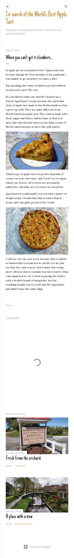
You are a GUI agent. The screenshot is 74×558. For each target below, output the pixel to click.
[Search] (66, 5)
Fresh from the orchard (23, 458)
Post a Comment (23, 524)
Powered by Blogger (39, 546)
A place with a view (19, 517)
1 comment (20, 465)
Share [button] (9, 305)
